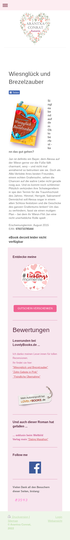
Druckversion (20, 516)
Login (58, 516)
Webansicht (55, 520)
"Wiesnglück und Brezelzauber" (30, 367)
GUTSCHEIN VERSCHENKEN (35, 308)
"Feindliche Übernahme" (26, 376)
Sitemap (13, 520)
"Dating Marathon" (38, 439)
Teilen (15, 92)
